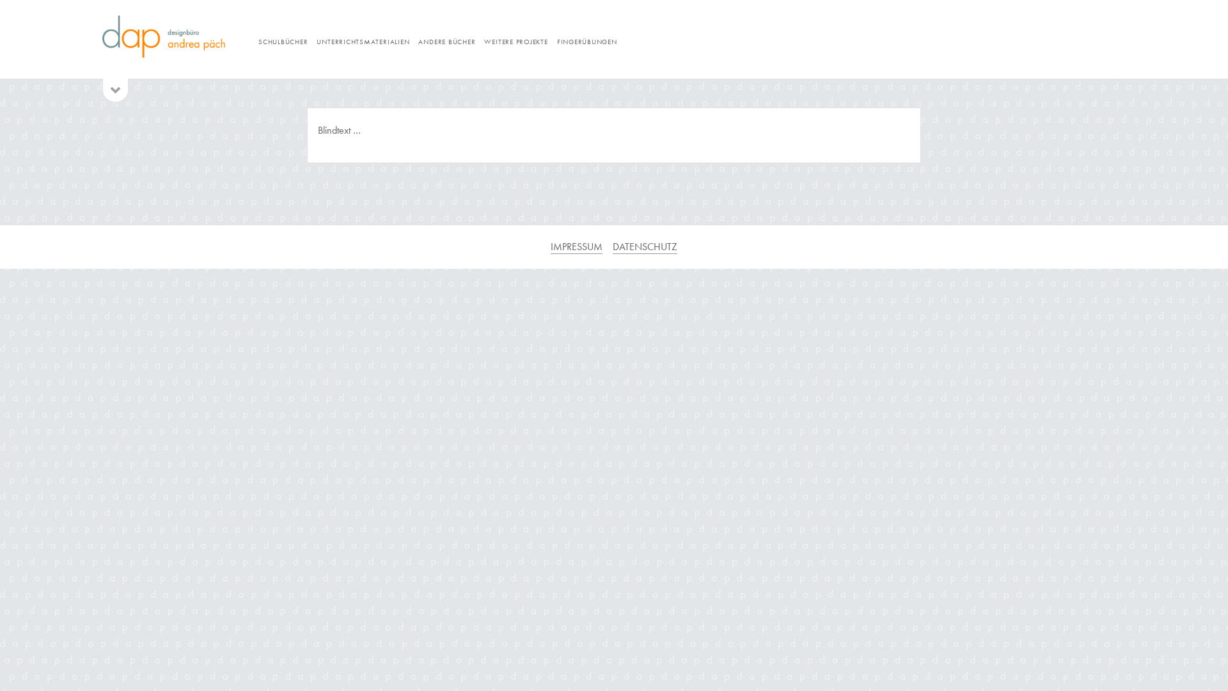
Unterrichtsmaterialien (363, 41)
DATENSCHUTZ (645, 246)
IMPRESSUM (576, 246)
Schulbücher (283, 41)
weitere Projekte (515, 41)
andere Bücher (446, 41)
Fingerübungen (587, 41)
